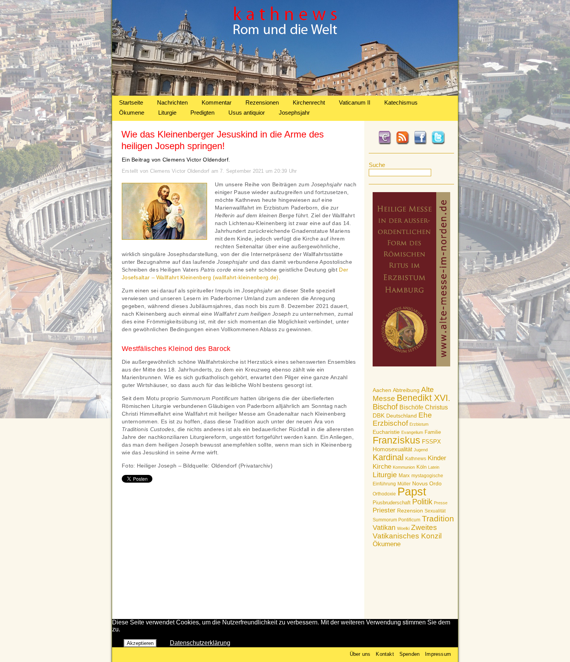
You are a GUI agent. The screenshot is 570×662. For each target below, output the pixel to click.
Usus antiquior (246, 112)
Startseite (131, 102)
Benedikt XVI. (423, 398)
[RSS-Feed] (402, 143)
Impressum (438, 654)
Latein (433, 467)
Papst (411, 491)
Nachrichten (172, 102)
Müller (404, 484)
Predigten (202, 112)
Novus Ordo (427, 484)
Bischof (385, 406)
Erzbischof (390, 423)
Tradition (438, 518)
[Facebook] (420, 143)
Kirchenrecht (309, 102)
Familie (433, 432)
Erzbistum (418, 424)
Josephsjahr (294, 112)
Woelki (403, 528)
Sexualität (435, 511)
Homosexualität (392, 449)
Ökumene (131, 112)
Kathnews (415, 458)
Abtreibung (406, 390)
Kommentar (216, 102)
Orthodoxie (384, 494)
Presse (440, 502)
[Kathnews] (285, 93)
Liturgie (167, 112)
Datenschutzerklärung (200, 643)
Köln (421, 467)
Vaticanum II (354, 102)
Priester (384, 510)
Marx (404, 475)
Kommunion (404, 467)
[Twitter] (438, 143)
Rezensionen (262, 102)
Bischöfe (411, 407)
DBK (379, 415)
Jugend (421, 449)
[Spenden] (385, 143)
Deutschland (401, 416)
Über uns (360, 654)
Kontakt (385, 654)
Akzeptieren (140, 643)
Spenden (409, 654)
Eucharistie (386, 432)
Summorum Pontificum (396, 520)
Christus (436, 407)
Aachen (382, 390)
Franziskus (396, 440)
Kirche (382, 466)
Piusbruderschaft (392, 503)
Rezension (410, 510)
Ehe (425, 415)
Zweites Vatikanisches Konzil (407, 531)
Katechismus (401, 102)
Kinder (437, 458)
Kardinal (388, 457)
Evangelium (412, 432)
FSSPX (431, 441)
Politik (422, 501)
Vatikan (384, 527)
